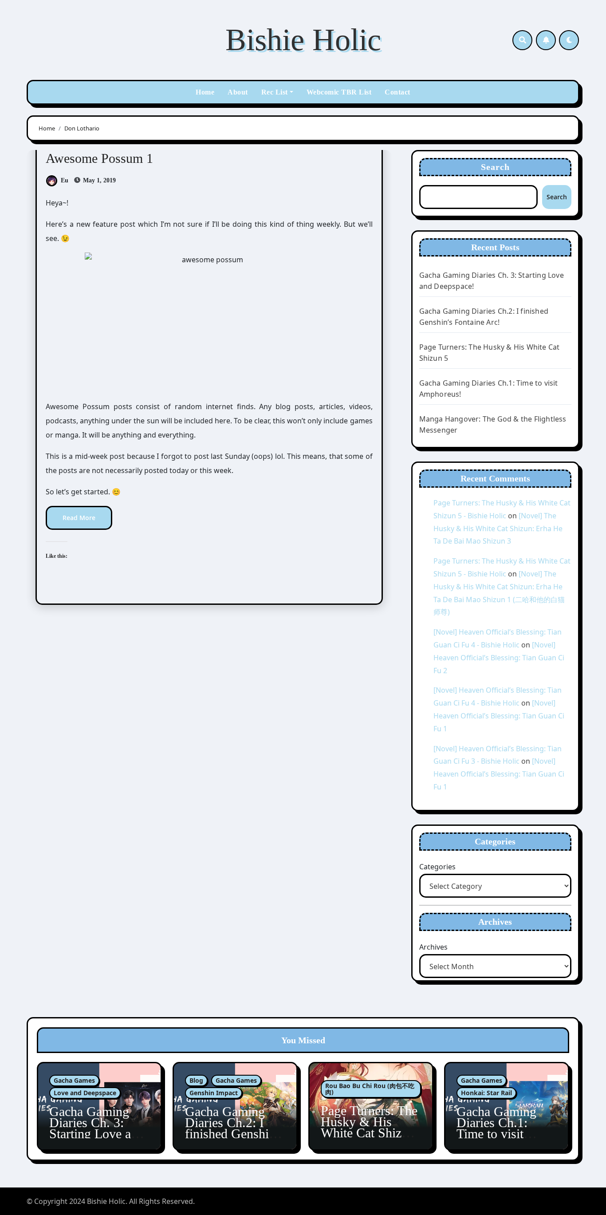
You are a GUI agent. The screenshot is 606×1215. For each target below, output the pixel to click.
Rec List (274, 92)
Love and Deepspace (85, 1093)
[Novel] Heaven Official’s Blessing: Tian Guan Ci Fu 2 (498, 657)
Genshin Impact (213, 1093)
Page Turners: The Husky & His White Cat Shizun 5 (369, 1127)
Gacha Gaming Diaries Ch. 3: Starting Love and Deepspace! (96, 1128)
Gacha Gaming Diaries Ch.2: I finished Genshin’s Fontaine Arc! (234, 1128)
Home (205, 92)
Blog (196, 1080)
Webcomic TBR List (339, 92)
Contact (397, 92)
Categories (437, 867)
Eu (64, 180)
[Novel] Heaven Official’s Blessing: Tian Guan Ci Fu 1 (498, 716)
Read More (79, 517)
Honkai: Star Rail (486, 1093)
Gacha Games (74, 1080)
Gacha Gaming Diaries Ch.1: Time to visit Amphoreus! (496, 1128)
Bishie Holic (303, 40)
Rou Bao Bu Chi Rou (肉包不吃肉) (369, 1088)
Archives (433, 947)
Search (495, 167)
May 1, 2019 (98, 180)
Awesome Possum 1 (99, 158)
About (238, 92)
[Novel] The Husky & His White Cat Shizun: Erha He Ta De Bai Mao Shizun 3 (498, 528)
